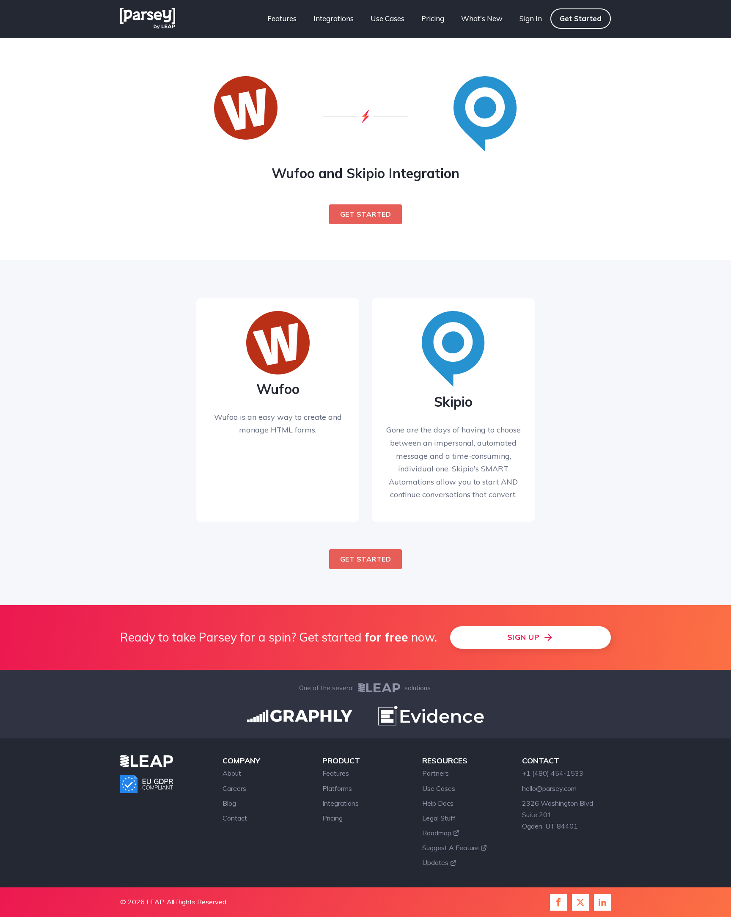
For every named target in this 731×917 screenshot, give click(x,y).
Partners (435, 773)
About (232, 773)
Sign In (530, 18)
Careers (234, 788)
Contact (235, 818)
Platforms (337, 788)
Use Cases (387, 18)
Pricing (432, 18)
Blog (229, 803)
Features (282, 18)
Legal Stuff (439, 818)
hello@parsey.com (549, 788)
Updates (435, 862)
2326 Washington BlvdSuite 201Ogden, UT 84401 (557, 814)
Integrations (333, 18)
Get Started (581, 18)
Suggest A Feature (450, 847)
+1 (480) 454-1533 (552, 773)
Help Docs (437, 803)
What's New (482, 18)
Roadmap (436, 833)
